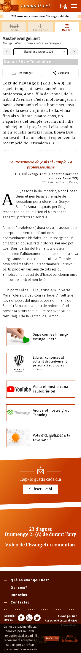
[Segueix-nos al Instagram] (29, 618)
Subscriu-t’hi (40, 488)
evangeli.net (35, 5)
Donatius (19, 595)
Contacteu (20, 602)
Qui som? (19, 587)
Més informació (70, 638)
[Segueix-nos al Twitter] (37, 618)
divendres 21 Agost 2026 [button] (38, 52)
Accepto (52, 638)
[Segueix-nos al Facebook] (21, 618)
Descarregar (25, 72)
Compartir (63, 72)
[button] (74, 6)
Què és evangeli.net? (30, 580)
